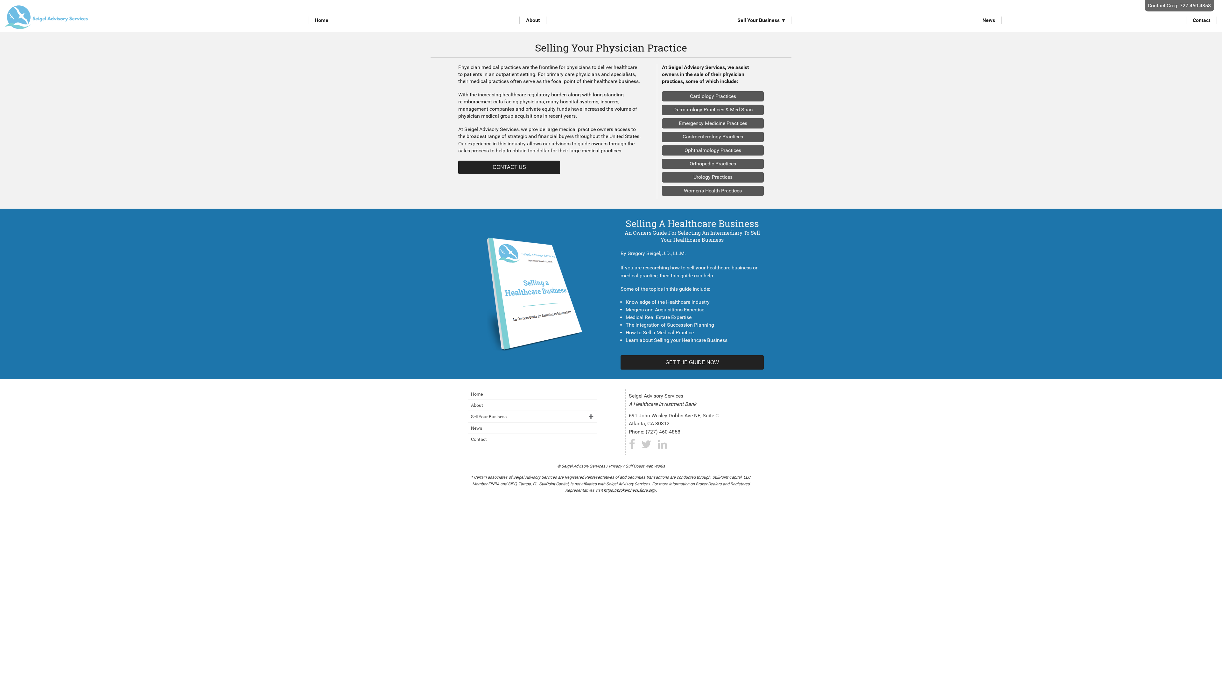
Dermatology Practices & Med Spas (713, 110)
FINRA (493, 484)
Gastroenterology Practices (713, 137)
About (533, 20)
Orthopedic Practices (713, 164)
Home (321, 20)
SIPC (512, 484)
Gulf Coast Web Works (645, 466)
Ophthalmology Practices (713, 150)
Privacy (615, 466)
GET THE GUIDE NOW (692, 362)
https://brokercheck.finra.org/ (630, 490)
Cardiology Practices (713, 96)
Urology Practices (713, 177)
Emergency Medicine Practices (713, 123)
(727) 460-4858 (663, 432)
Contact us (509, 167)
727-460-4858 (1195, 6)
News (988, 20)
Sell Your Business (758, 20)
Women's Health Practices (713, 191)
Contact (1201, 20)
